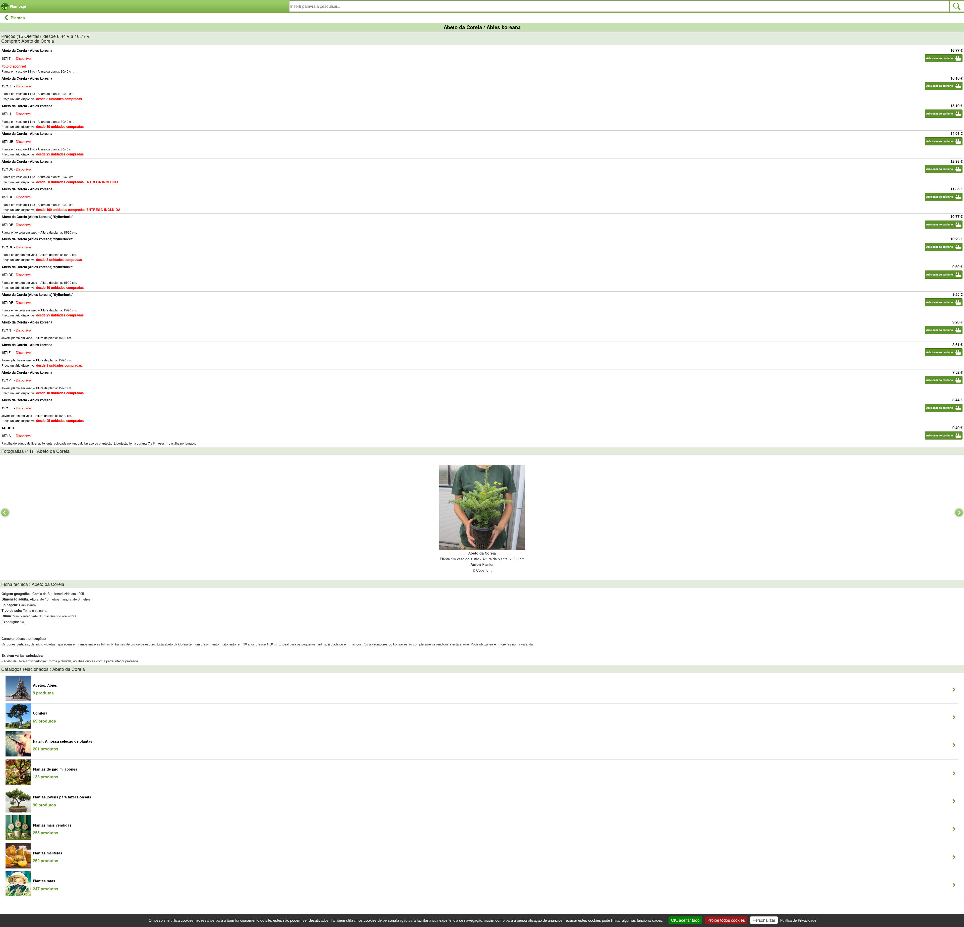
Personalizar (764, 920)
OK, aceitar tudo (685, 920)
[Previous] (5, 512)
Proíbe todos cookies (726, 920)
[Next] (959, 512)
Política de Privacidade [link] (798, 920)
